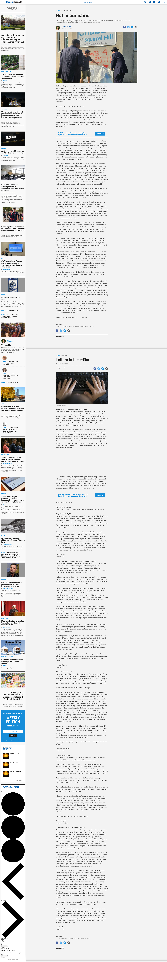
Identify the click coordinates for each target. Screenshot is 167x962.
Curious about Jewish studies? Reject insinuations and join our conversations (12, 409)
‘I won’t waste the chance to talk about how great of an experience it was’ (12, 235)
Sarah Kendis (67, 26)
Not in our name (90, 326)
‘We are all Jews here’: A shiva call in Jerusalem (10, 363)
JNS (3, 504)
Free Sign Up (100, 133)
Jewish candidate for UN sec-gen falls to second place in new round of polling (12, 459)
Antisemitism (65, 326)
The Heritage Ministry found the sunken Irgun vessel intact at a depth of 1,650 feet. (12, 547)
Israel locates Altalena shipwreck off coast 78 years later (13, 540)
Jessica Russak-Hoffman (9, 192)
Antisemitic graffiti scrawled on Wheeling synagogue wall (12, 152)
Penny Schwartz (14, 702)
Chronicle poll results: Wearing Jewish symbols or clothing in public (9, 316)
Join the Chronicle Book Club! (11, 298)
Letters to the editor (62, 938)
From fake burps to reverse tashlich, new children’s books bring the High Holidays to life (13, 695)
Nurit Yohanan (6, 627)
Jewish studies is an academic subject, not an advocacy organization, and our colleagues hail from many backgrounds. (12, 416)
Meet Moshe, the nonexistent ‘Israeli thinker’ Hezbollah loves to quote (12, 623)
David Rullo (5, 80)
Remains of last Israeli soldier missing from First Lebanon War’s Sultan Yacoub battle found (10, 555)
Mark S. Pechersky (15, 771)
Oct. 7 (58, 326)
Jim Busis (5, 665)
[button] (165, 2)
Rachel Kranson (6, 412)
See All (21, 780)
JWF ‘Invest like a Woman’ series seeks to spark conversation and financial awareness (11, 264)
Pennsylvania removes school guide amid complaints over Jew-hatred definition (12, 188)
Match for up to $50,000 (7, 668)
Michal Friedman (16, 412)
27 (4, 947)
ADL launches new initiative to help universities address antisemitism (12, 77)
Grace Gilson (6, 44)
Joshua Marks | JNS (7, 544)
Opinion (72, 326)
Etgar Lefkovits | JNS (8, 588)
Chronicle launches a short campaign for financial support (12, 661)
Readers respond (73, 938)
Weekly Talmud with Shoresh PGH (7, 949)
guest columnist (80, 326)
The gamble (6, 345)
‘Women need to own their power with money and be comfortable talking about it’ (12, 272)
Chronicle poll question (11, 310)
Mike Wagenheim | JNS (7, 463)
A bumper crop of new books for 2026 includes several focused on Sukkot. (13, 705)
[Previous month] (13, 899)
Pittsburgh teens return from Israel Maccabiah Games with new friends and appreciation (13, 229)
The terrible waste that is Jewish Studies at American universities (10, 430)
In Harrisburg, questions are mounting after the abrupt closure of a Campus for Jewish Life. (13, 48)
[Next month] (13, 937)
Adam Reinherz (6, 233)
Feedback (82, 938)
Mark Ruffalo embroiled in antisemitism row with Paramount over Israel (11, 584)
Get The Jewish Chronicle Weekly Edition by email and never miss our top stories (73, 134)
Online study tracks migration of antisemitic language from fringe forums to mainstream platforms (13, 499)
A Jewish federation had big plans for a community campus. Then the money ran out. (12, 38)
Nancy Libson (14, 762)
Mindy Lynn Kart (14, 753)
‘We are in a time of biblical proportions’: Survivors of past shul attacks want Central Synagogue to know (12, 115)
